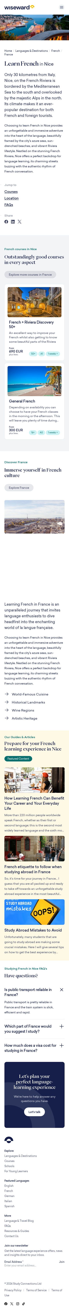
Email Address (13, 1262)
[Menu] (62, 7)
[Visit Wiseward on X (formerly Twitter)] (11, 1303)
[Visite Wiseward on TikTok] (23, 1303)
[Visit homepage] (19, 7)
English (8, 1185)
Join (62, 1262)
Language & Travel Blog (19, 1220)
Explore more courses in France (30, 275)
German (9, 1196)
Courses (11, 191)
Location (11, 198)
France (8, 54)
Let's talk (34, 1112)
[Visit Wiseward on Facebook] (5, 1303)
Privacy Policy (12, 1290)
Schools (9, 1166)
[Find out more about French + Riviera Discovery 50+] (34, 322)
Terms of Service (36, 1290)
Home (8, 51)
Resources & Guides (16, 1231)
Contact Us (11, 1236)
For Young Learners (16, 1171)
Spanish (9, 1206)
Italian (8, 1201)
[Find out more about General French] (34, 401)
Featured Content (18, 758)
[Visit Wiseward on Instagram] (17, 1303)
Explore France (19, 488)
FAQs (8, 205)
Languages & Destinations (31, 51)
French (55, 51)
